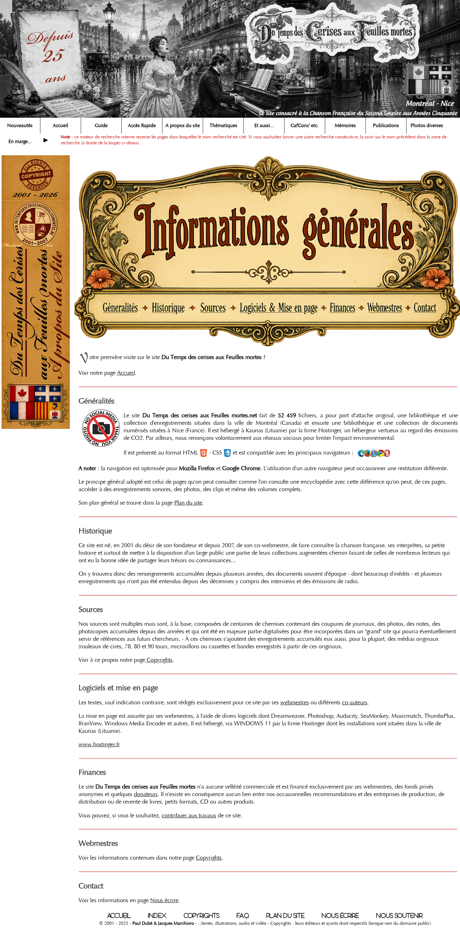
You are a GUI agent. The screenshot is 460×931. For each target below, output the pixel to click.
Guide (101, 125)
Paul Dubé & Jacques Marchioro (163, 923)
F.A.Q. (243, 915)
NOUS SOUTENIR (399, 915)
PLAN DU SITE (285, 915)
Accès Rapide (142, 125)
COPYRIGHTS (201, 915)
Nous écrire (164, 900)
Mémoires (345, 125)
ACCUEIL (119, 915)
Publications (386, 125)
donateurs (146, 794)
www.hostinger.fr (99, 744)
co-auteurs (354, 702)
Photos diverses (427, 125)
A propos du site (183, 125)
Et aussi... (264, 125)
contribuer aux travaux (189, 815)
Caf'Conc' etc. (305, 125)
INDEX (157, 915)
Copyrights (158, 660)
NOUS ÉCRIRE (340, 915)
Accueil (60, 125)
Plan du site (188, 503)
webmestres (294, 702)
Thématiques (223, 125)
